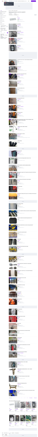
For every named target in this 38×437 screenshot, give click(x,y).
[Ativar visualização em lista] (35, 14)
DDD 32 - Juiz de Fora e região (14, 10)
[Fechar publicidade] (9, 433)
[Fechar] (12, 3)
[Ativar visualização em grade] (36, 14)
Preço (1, 31)
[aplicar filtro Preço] (7, 32)
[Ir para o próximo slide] (36, 407)
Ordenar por (1, 36)
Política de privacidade (6, 434)
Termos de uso (3, 434)
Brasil (9, 10)
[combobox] (13, 1)
